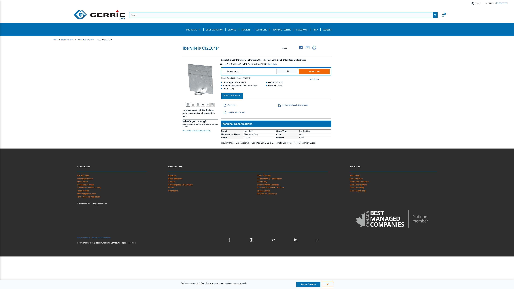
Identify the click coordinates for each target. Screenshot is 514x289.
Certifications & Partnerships (269, 179)
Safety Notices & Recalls (268, 185)
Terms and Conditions (359, 181)
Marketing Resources (86, 194)
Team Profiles (83, 191)
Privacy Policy (356, 179)
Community (262, 181)
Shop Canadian (263, 191)
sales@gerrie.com (85, 179)
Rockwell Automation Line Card (270, 188)
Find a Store (82, 181)
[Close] (327, 284)
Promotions (173, 191)
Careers (171, 181)
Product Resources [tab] (232, 95)
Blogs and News (175, 179)
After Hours (355, 175)
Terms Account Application (88, 197)
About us (172, 175)
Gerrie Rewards (264, 175)
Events (171, 188)
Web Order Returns (358, 185)
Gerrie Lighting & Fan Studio (180, 185)
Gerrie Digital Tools (358, 191)
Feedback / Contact (85, 185)
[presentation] (232, 96)
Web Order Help (357, 188)
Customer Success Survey (89, 188)
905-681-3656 (83, 175)
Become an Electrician (267, 194)
